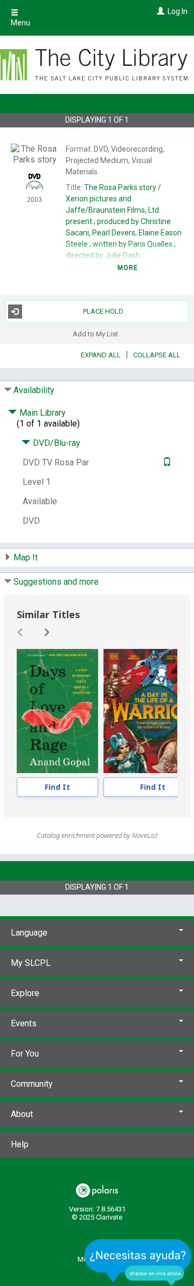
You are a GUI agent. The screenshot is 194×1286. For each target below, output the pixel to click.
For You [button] (25, 1053)
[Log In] (159, 11)
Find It (57, 787)
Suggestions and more (56, 582)
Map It (25, 557)
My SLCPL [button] (31, 963)
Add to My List (95, 334)
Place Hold (103, 311)
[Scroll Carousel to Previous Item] (20, 632)
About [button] (22, 1114)
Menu (20, 22)
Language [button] (29, 933)
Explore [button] (25, 993)
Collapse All (157, 355)
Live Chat (138, 1262)
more (127, 268)
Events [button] (24, 1023)
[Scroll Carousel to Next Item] (46, 632)
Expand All (101, 355)
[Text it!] (165, 462)
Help (20, 1144)
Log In (178, 11)
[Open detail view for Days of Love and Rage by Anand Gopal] (57, 711)
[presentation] (57, 711)
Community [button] (32, 1084)
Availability (33, 390)
